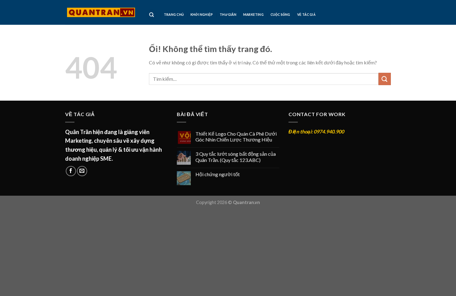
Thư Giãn (228, 14)
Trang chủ (174, 14)
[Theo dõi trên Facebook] (71, 171)
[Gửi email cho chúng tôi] (82, 171)
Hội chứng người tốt (217, 174)
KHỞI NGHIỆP (201, 14)
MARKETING (253, 14)
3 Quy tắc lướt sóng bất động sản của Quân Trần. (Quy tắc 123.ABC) (235, 157)
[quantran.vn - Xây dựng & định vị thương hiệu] (101, 12)
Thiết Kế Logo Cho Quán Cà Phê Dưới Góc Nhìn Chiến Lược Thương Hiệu (236, 136)
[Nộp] (384, 79)
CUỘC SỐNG (280, 14)
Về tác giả (306, 14)
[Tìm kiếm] (152, 15)
